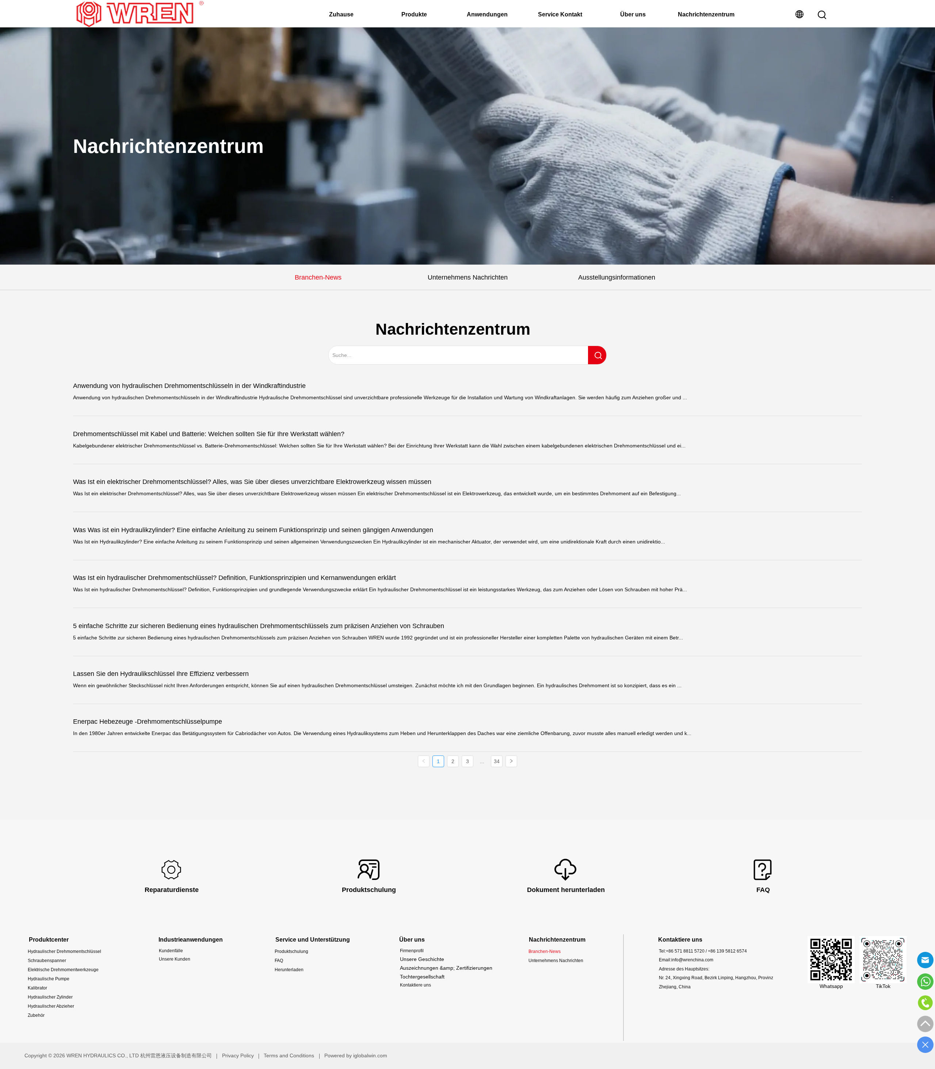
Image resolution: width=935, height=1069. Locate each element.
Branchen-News (318, 277)
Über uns (633, 14)
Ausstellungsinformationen (616, 277)
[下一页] (511, 761)
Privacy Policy (238, 1055)
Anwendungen (487, 14)
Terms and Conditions (289, 1055)
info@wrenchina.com (692, 959)
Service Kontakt (560, 14)
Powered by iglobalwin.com (355, 1055)
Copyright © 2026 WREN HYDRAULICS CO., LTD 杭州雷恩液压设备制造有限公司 (118, 1055)
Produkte (414, 14)
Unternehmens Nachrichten (468, 277)
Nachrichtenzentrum (706, 14)
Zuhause (341, 14)
